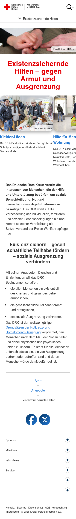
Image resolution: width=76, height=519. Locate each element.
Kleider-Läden (12, 136)
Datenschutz (35, 507)
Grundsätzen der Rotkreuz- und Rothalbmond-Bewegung (28, 329)
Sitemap (21, 507)
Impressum (12, 511)
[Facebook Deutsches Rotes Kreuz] (31, 419)
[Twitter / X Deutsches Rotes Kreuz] (44, 419)
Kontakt (10, 507)
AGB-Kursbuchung (56, 507)
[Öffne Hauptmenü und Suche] (70, 7)
